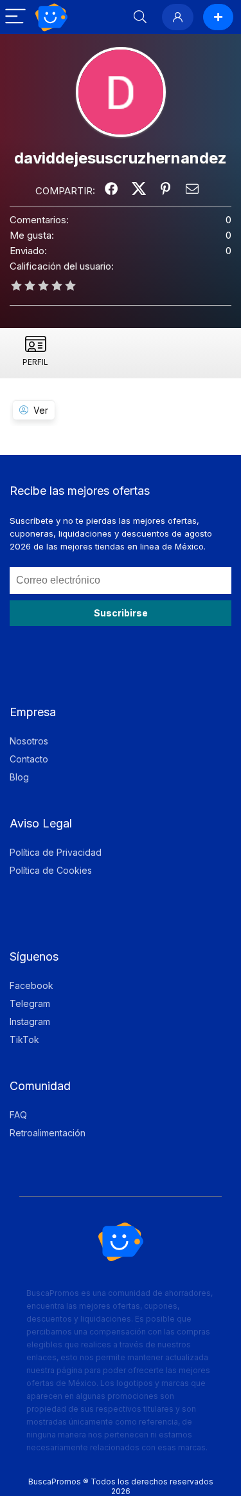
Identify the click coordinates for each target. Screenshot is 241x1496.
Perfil (35, 362)
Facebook (31, 985)
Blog (19, 776)
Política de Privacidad (56, 852)
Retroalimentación (47, 1132)
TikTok (24, 1039)
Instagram (30, 1021)
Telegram (30, 1003)
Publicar (218, 17)
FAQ (18, 1114)
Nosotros (29, 740)
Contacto (29, 758)
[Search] (140, 17)
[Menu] (15, 17)
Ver (40, 410)
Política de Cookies (51, 870)
